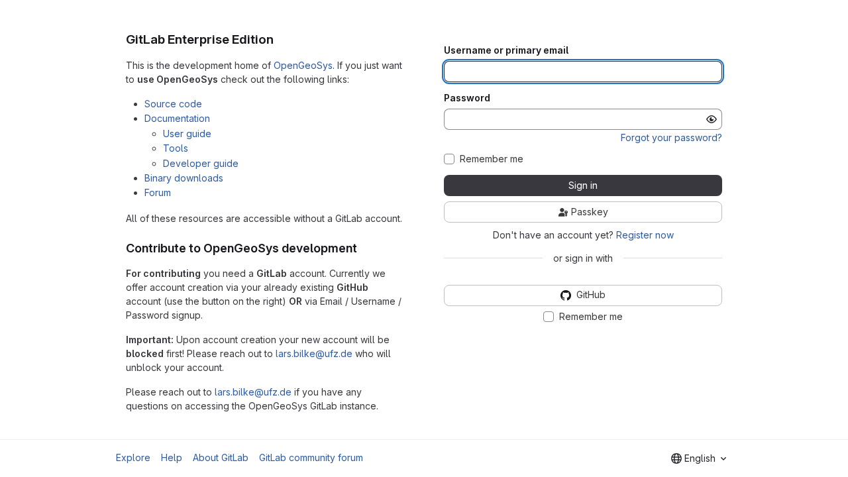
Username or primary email (506, 50)
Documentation (177, 118)
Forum (157, 192)
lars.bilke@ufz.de (314, 353)
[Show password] (711, 119)
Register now (645, 234)
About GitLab (220, 457)
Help (171, 457)
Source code (173, 103)
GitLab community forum (311, 457)
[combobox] (698, 458)
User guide (187, 133)
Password (467, 98)
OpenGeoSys (303, 65)
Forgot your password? (671, 137)
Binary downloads (183, 178)
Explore (133, 457)
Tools (175, 148)
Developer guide (200, 163)
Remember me (491, 159)
